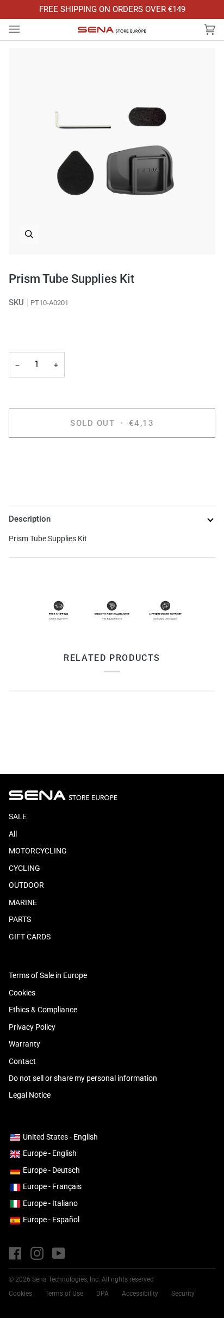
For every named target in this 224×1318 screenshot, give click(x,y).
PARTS (20, 919)
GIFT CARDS (30, 936)
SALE (18, 816)
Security (183, 1293)
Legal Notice (30, 1095)
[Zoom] (112, 151)
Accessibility (140, 1293)
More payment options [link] (47, 488)
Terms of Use (64, 1293)
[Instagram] (36, 1253)
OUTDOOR (26, 885)
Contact (22, 1061)
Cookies (22, 992)
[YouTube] (58, 1253)
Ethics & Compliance (43, 1009)
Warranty (24, 1043)
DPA (102, 1293)
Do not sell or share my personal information (83, 1078)
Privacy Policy (32, 1027)
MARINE (23, 902)
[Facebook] (15, 1253)
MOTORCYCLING (38, 850)
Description (30, 519)
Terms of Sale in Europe (48, 975)
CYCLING (24, 868)
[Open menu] (25, 30)
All (13, 834)
